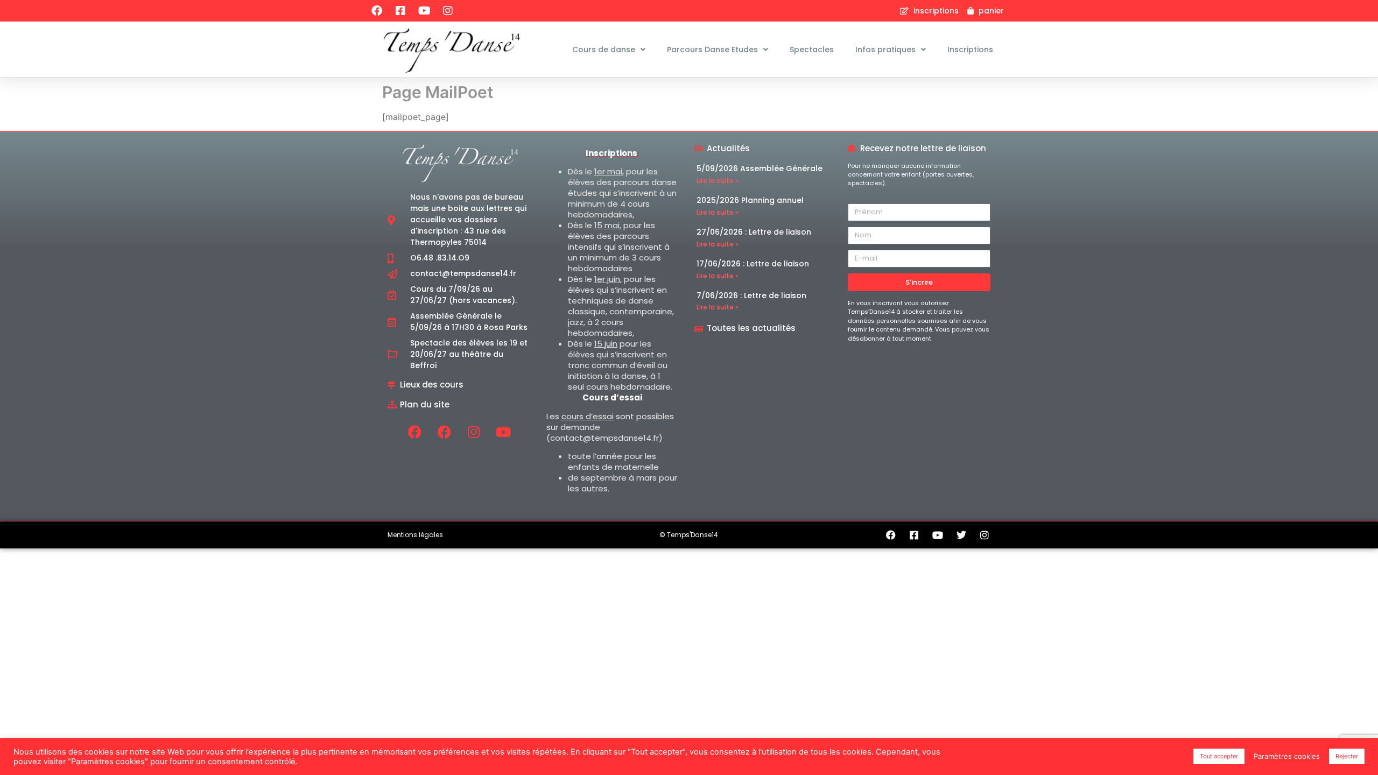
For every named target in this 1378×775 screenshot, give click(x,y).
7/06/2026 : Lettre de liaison (751, 295)
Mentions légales (415, 534)
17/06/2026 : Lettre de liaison (753, 263)
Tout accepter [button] (1219, 756)
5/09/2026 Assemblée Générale (759, 168)
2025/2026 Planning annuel (750, 200)
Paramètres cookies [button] (1287, 756)
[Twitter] (961, 535)
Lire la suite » (718, 180)
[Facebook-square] (400, 11)
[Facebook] (377, 11)
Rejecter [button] (1346, 756)
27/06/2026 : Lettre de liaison (754, 232)
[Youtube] (424, 11)
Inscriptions (970, 49)
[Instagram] (448, 11)
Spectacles (812, 49)
